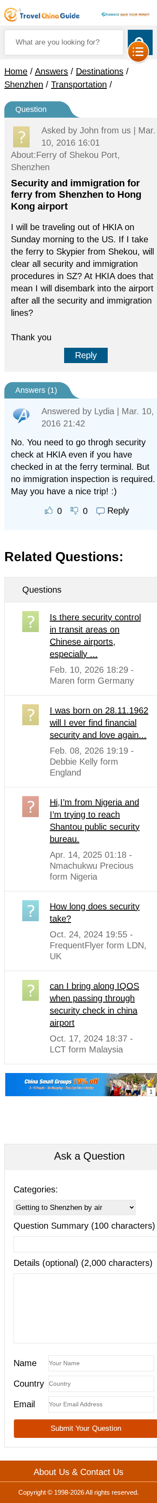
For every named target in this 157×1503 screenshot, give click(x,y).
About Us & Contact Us (78, 1472)
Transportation (79, 84)
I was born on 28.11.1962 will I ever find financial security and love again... (99, 723)
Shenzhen (23, 84)
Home (15, 71)
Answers (51, 71)
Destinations (99, 71)
